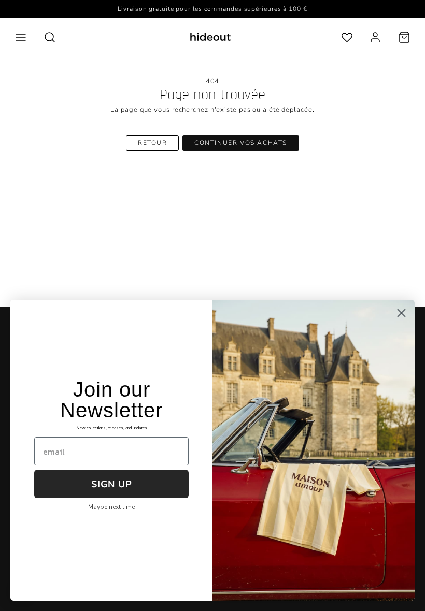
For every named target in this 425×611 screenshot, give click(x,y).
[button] (20, 37)
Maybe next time (111, 507)
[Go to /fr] (210, 37)
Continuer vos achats (240, 143)
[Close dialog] (401, 313)
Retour (152, 143)
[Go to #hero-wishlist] (347, 37)
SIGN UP (111, 484)
